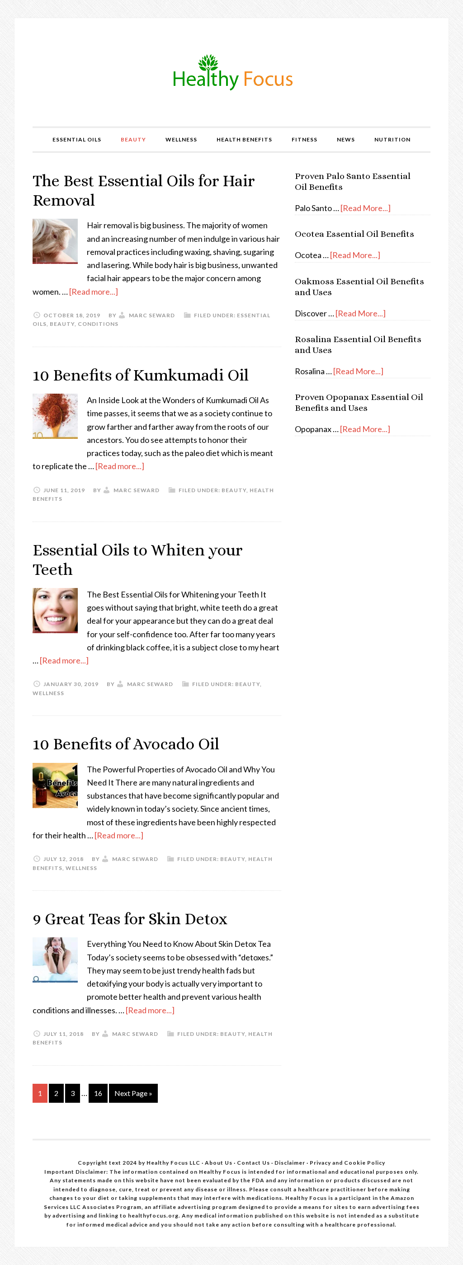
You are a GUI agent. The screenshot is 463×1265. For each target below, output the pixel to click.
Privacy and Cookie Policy (347, 1162)
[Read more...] (93, 291)
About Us (219, 1162)
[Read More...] (365, 208)
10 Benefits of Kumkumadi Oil (141, 375)
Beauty (62, 323)
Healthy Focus (231, 72)
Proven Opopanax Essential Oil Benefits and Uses (359, 402)
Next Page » (133, 1093)
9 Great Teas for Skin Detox (130, 918)
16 (98, 1093)
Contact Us (253, 1162)
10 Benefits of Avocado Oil (126, 743)
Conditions (98, 323)
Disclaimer (290, 1162)
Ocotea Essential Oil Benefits (354, 234)
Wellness (48, 693)
